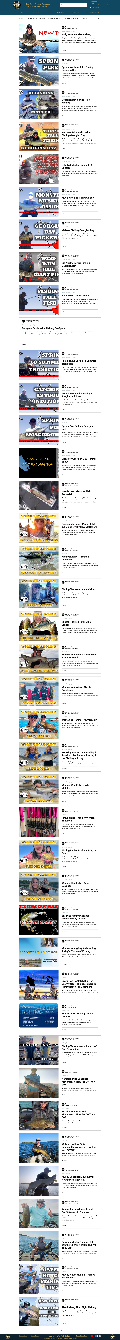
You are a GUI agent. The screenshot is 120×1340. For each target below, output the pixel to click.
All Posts (22, 18)
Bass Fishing (65, 1108)
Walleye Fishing (66, 1140)
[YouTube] (90, 7)
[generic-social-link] (98, 7)
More (83, 18)
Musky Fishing (66, 1173)
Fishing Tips (65, 488)
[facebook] (96, 7)
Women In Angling (54, 18)
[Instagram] (93, 7)
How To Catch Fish (71, 18)
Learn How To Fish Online (59, 1336)
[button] (107, 5)
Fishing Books (65, 977)
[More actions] (98, 27)
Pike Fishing (65, 912)
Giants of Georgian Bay (36, 18)
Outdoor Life (65, 1010)
